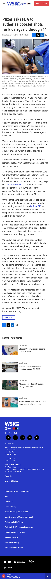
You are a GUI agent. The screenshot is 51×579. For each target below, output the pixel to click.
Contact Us (9, 502)
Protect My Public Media (14, 522)
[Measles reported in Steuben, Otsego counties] (10, 385)
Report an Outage (11, 537)
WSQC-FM (40, 469)
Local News (23, 345)
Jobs (6, 496)
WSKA (19, 471)
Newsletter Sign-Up (12, 543)
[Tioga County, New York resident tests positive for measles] (10, 402)
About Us (8, 476)
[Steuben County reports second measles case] (10, 350)
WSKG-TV (13, 471)
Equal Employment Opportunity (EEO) (19, 517)
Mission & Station (11, 481)
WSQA (34, 469)
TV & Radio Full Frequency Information (19, 527)
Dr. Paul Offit (36, 206)
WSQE (29, 469)
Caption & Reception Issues (15, 532)
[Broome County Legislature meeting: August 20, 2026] (10, 367)
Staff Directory (10, 507)
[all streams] (48, 576)
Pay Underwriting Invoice (14, 548)
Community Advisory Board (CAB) (17, 491)
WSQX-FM (15, 469)
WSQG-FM (22, 469)
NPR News (9, 317)
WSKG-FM (8, 469)
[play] (3, 576)
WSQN (7, 471)
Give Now (42, 4)
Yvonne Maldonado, (14, 184)
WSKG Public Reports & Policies (16, 512)
